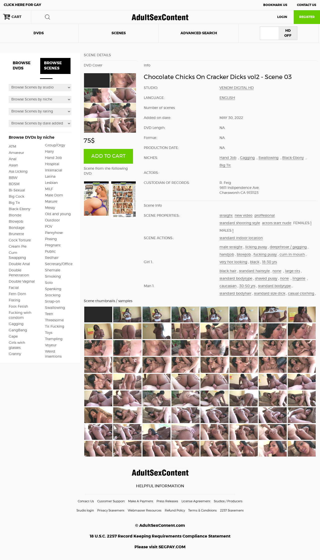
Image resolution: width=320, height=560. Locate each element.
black (254, 262)
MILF (49, 189)
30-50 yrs (247, 286)
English (227, 98)
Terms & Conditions (202, 510)
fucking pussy (265, 254)
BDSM (14, 184)
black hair (228, 271)
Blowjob (16, 221)
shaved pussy (266, 278)
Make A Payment (140, 501)
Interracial (53, 170)
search (47, 16)
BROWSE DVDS (21, 65)
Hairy (49, 151)
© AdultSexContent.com (160, 526)
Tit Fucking (54, 326)
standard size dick (269, 293)
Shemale (52, 270)
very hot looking (233, 262)
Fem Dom (17, 294)
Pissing (51, 239)
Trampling (53, 339)
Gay (22, 5)
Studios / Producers (228, 501)
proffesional (264, 215)
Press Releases (167, 501)
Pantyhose (54, 233)
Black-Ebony (19, 209)
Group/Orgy (55, 145)
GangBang (18, 330)
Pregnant (53, 245)
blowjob (244, 254)
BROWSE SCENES (53, 65)
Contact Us (306, 4)
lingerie (298, 278)
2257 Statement (232, 510)
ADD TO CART (108, 156)
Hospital (52, 164)
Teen (49, 314)
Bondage (16, 228)
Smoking (53, 276)
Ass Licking (18, 171)
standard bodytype (236, 278)
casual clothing (301, 293)
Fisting (14, 300)
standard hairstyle (254, 271)
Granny (15, 354)
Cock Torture (20, 240)
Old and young (58, 214)
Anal (12, 159)
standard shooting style (240, 223)
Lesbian (51, 183)
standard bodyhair (235, 293)
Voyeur (50, 345)
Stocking (52, 295)
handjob (227, 254)
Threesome (54, 320)
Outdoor (52, 220)
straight (226, 215)
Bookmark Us (275, 4)
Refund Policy (175, 510)
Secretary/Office (58, 264)
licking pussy (256, 247)
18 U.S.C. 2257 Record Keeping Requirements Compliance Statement (160, 536)
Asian (13, 165)
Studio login (85, 510)
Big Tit (14, 203)
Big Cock (16, 196)
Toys (48, 333)
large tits (292, 271)
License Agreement (196, 501)
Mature (51, 201)
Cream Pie (17, 246)
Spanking (53, 289)
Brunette (16, 234)
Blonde (15, 215)
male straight (231, 247)
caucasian (228, 286)
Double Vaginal (22, 281)
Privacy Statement (110, 510)
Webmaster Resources (145, 510)
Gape (13, 336)
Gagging (16, 324)
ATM (12, 146)
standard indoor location (241, 238)
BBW (13, 178)
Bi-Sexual (17, 190)
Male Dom (54, 195)
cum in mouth (292, 254)
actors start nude (276, 223)
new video (243, 215)
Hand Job (53, 158)
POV (48, 226)
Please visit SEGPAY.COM (160, 547)
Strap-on (52, 301)
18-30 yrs (269, 262)
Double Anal (19, 264)
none (276, 271)
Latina (50, 176)
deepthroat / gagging (288, 247)
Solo (49, 283)
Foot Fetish (18, 306)
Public (50, 251)
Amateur (16, 153)
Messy (50, 208)
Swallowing (55, 308)
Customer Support (111, 501)
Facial (14, 288)
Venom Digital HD (237, 88)
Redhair (51, 258)
